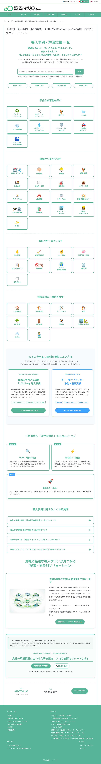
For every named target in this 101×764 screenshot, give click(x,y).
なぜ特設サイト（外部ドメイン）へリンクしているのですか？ (35, 539)
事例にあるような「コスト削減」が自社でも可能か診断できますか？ (37, 549)
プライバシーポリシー (86, 746)
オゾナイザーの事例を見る (72, 410)
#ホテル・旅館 (40, 402)
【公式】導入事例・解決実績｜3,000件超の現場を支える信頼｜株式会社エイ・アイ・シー (39, 21)
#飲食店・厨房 (83, 402)
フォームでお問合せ (79, 691)
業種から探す (39, 86)
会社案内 (10, 727)
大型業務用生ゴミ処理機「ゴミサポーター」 (65, 718)
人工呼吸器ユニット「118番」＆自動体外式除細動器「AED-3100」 (72, 738)
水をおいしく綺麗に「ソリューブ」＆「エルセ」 (66, 736)
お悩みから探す (61, 86)
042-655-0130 (61, 666)
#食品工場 (30, 402)
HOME (10, 715)
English (94, 1)
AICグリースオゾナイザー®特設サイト (19, 748)
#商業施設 (59, 402)
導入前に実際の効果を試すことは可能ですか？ (29, 530)
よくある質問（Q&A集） (15, 724)
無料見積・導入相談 (41, 666)
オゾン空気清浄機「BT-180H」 (61, 724)
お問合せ (82, 748)
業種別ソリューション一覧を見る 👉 (70, 622)
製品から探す (17, 86)
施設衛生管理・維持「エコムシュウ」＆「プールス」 (68, 733)
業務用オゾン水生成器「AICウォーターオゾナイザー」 (68, 730)
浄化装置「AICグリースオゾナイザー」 (63, 721)
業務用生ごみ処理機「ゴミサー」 (61, 715)
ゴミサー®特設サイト (14, 746)
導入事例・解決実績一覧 (15, 718)
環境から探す (83, 86)
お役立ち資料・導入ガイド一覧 (17, 721)
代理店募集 (11, 730)
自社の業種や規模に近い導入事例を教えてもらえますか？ (33, 520)
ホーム (7, 21)
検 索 (79, 71)
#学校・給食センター (18, 402)
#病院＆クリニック (71, 402)
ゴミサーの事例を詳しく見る (28, 410)
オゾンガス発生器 (56, 727)
